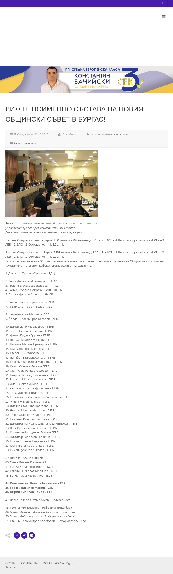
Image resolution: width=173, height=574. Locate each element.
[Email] (32, 535)
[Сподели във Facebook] (17, 535)
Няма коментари (25, 143)
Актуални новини (116, 134)
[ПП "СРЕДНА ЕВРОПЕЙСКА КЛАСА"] (58, 34)
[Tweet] (24, 535)
